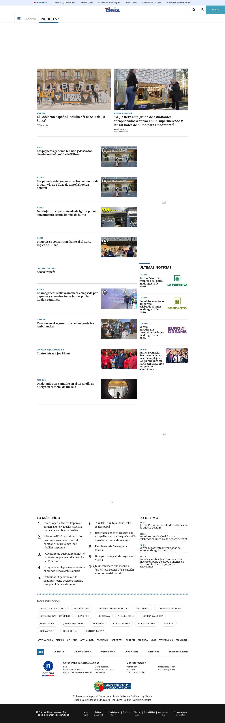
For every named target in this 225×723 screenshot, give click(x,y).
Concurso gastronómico (55, 615)
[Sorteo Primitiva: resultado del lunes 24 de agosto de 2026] (177, 282)
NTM (39, 125)
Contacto (59, 651)
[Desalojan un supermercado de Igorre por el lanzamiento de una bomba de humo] (119, 217)
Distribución (131, 666)
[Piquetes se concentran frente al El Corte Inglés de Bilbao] (119, 247)
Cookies (126, 712)
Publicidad (153, 651)
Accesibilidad (149, 712)
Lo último (148, 517)
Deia (65, 666)
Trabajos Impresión (166, 666)
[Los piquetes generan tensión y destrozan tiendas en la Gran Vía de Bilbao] (119, 156)
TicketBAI (98, 623)
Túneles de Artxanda (169, 608)
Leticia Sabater (121, 623)
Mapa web (130, 669)
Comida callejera (153, 615)
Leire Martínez (146, 623)
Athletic (169, 623)
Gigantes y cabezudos (53, 608)
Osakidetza (70, 630)
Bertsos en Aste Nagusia (113, 608)
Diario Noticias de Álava (73, 669)
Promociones (107, 651)
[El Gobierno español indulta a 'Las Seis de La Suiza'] (74, 90)
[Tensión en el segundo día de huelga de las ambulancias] (119, 329)
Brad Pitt (83, 615)
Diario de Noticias (102, 666)
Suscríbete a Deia (178, 651)
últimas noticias (155, 267)
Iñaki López (142, 608)
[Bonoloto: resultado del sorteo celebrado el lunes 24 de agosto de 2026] (177, 307)
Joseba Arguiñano (73, 623)
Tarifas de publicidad (135, 672)
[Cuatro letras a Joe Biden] (119, 359)
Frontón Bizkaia (94, 630)
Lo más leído (48, 517)
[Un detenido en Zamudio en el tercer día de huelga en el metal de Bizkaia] (119, 389)
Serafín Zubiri (82, 608)
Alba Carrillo (126, 615)
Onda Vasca (100, 672)
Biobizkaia (104, 615)
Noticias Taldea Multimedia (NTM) (77, 672)
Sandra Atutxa (121, 129)
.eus (40, 651)
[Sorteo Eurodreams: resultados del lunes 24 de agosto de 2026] (177, 332)
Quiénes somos (82, 651)
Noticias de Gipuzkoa (104, 669)
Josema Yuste (47, 630)
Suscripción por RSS (166, 669)
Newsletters (131, 651)
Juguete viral (47, 623)
